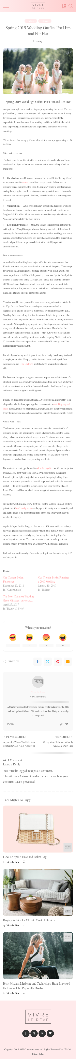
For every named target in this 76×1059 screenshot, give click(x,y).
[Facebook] (37, 662)
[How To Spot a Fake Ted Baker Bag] (38, 829)
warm (25, 182)
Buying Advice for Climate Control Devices (29, 920)
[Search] (70, 6)
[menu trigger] (8, 6)
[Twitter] (48, 662)
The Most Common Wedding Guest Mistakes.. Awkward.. (18, 598)
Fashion (31, 21)
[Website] (61, 724)
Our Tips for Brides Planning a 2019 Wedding (53, 579)
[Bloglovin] (50, 1033)
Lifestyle (45, 21)
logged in (24, 770)
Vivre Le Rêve (38, 692)
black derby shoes (23, 508)
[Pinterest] (58, 662)
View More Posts (38, 696)
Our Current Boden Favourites (13, 579)
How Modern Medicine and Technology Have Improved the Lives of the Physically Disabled (36, 985)
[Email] (68, 662)
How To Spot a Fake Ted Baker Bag (24, 857)
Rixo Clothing (26, 364)
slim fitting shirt (44, 468)
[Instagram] (42, 1033)
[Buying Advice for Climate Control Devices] (38, 892)
